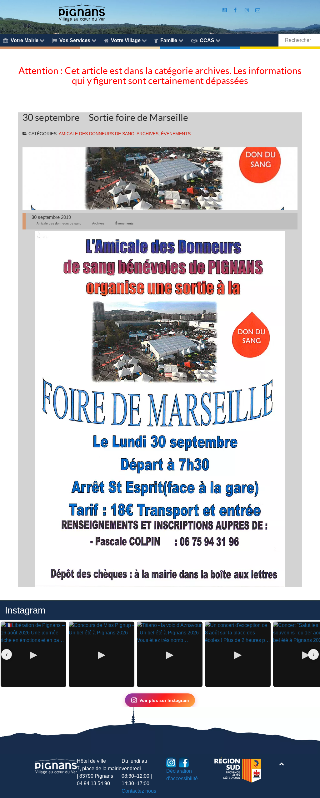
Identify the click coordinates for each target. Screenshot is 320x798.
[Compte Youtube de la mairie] (225, 10)
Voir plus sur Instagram (164, 700)
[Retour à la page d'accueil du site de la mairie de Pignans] (82, 11)
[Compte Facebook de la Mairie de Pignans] (236, 10)
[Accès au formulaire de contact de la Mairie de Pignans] (257, 10)
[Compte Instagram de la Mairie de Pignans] (247, 10)
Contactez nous (139, 791)
